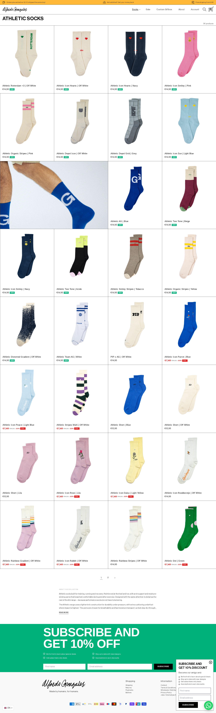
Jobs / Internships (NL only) (171, 695)
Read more (63, 612)
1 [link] (101, 578)
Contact (164, 685)
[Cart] (211, 9)
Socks (135, 9)
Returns (129, 687)
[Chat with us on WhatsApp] (208, 705)
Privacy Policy (166, 692)
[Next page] (115, 578)
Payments (129, 690)
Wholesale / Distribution (170, 690)
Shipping (129, 685)
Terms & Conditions (168, 687)
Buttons (129, 692)
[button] (135, 9)
